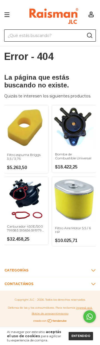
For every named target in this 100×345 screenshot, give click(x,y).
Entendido (80, 336)
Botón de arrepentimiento (50, 313)
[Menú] (8, 15)
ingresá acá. (84, 307)
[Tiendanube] (50, 321)
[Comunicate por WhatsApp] (89, 316)
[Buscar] (89, 36)
